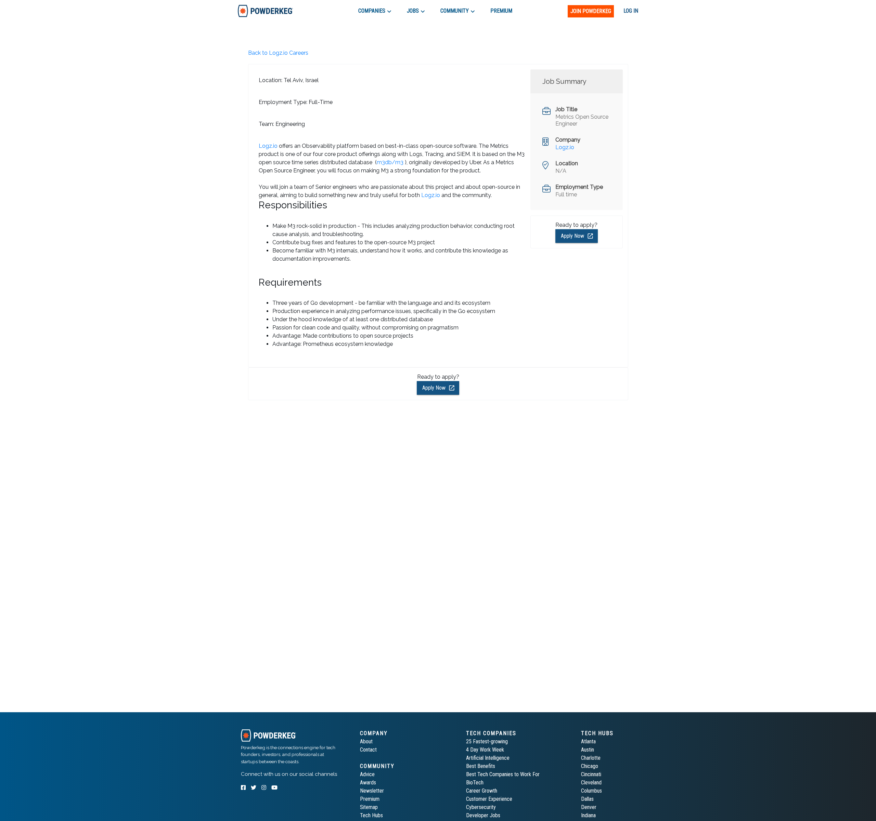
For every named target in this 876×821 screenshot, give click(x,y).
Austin (587, 749)
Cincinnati (591, 774)
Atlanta (588, 741)
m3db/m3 (390, 162)
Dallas (587, 799)
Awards (368, 782)
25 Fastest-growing (487, 741)
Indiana (588, 815)
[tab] (265, 11)
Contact (368, 749)
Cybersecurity (481, 807)
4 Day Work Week (485, 749)
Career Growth (481, 790)
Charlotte (591, 758)
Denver (588, 807)
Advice (367, 774)
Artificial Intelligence (488, 758)
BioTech (475, 782)
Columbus (591, 790)
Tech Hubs (371, 815)
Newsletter (372, 790)
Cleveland (591, 782)
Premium (369, 799)
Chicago (589, 766)
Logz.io (268, 146)
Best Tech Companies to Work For (503, 774)
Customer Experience (489, 799)
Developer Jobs (483, 815)
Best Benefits (480, 766)
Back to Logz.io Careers (278, 53)
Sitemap (369, 807)
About (366, 741)
